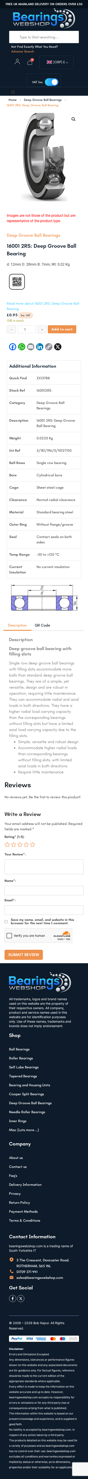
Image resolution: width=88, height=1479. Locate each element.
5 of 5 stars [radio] (32, 844)
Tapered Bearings (23, 1076)
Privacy (15, 1193)
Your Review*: (15, 854)
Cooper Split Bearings (26, 1094)
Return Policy (19, 1202)
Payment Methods (23, 1211)
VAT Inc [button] (37, 82)
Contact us (18, 1167)
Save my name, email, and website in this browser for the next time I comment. (42, 921)
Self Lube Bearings (24, 1067)
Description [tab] (17, 625)
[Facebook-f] (12, 1298)
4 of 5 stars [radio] (26, 844)
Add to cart (62, 329)
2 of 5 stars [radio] (13, 844)
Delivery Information (25, 1184)
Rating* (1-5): (14, 837)
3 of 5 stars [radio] (20, 844)
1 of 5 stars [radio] (7, 844)
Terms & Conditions (24, 1220)
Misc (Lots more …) (24, 1130)
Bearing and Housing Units (29, 1085)
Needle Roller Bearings (27, 1112)
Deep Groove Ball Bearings (43, 100)
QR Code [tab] (42, 625)
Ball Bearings (19, 1049)
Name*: (10, 881)
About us (16, 1158)
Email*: (10, 900)
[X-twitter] (20, 1298)
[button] (12, 92)
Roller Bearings (21, 1058)
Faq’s (13, 1175)
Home (13, 100)
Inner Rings (17, 1121)
